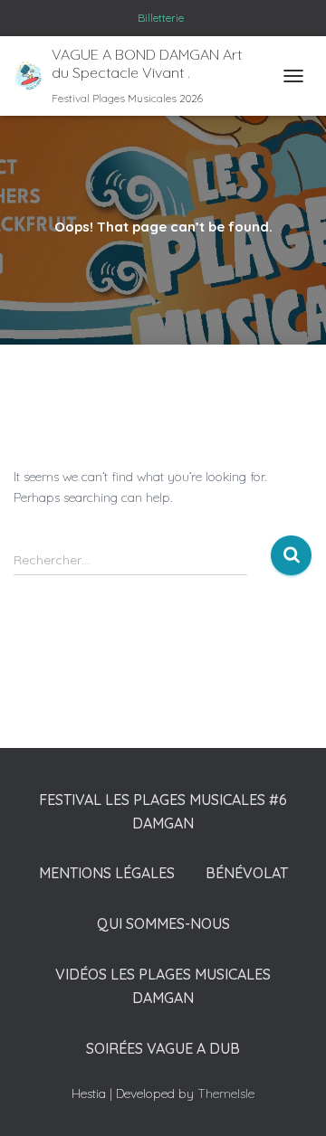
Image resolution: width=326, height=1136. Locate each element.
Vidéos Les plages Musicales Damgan (163, 986)
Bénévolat (247, 873)
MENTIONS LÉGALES (107, 873)
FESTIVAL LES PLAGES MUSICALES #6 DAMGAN (163, 811)
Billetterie (161, 17)
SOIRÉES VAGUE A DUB (163, 1048)
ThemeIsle (225, 1093)
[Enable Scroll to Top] (286, 1099)
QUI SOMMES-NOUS (163, 923)
